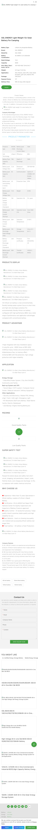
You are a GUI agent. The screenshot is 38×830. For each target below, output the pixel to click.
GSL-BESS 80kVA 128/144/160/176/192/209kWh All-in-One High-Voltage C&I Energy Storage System (17, 712)
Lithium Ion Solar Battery (9, 814)
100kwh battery (7, 584)
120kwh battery (18, 584)
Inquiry (6, 87)
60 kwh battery (6, 580)
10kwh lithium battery (19, 580)
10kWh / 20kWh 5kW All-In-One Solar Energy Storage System (18, 796)
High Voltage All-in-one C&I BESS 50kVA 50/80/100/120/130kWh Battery (17, 740)
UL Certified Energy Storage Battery (12, 658)
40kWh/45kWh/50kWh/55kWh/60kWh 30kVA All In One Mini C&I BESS (19, 684)
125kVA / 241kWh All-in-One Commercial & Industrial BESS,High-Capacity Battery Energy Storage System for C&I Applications (19, 768)
